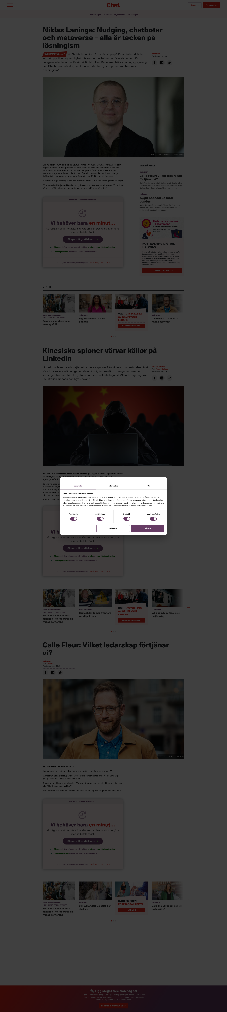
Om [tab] (148, 486)
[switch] (100, 519)
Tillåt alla (147, 529)
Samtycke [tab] (78, 486)
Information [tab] (113, 486)
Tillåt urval (113, 529)
